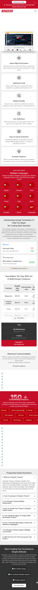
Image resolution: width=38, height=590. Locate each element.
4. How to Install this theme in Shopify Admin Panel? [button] (16, 509)
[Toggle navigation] (35, 10)
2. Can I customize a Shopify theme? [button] (16, 496)
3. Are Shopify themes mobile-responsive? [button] (13, 502)
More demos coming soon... (13, 261)
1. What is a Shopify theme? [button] (12, 477)
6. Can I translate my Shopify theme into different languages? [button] (17, 523)
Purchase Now (19, 585)
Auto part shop (8, 248)
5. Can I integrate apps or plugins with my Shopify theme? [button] (16, 516)
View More (20, 318)
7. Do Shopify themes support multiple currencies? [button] (16, 531)
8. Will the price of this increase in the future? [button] (17, 538)
